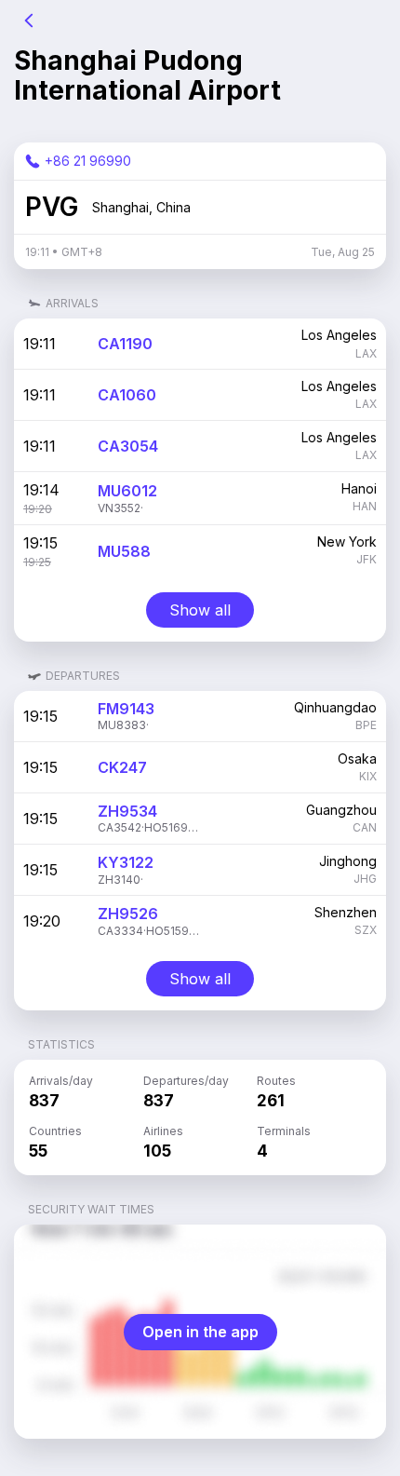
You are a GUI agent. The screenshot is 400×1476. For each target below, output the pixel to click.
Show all (200, 610)
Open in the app (200, 1331)
